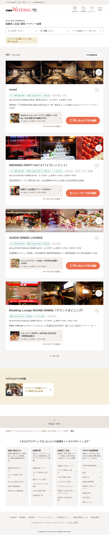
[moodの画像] (54, 72)
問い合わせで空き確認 (85, 120)
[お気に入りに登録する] (97, 90)
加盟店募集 (95, 517)
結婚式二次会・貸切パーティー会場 (54, 431)
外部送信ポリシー (64, 517)
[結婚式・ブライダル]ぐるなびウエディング (22, 431)
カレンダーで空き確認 (85, 193)
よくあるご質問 (72, 523)
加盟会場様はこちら (80, 517)
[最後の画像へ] (98, 72)
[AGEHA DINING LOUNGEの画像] (54, 220)
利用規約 (22, 517)
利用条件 (31, 517)
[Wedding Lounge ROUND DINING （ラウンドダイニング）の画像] (54, 293)
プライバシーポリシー (45, 517)
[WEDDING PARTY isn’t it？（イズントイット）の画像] (54, 148)
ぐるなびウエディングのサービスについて (47, 523)
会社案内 (13, 517)
